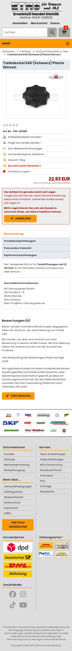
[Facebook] (12, 594)
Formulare (46, 475)
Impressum (11, 508)
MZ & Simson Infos (51, 465)
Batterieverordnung (16, 465)
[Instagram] (23, 594)
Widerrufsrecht (13, 497)
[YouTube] (23, 605)
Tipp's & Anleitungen (53, 454)
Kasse (55, 23)
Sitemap (9, 459)
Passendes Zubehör (18, 248)
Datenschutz (12, 502)
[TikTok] (12, 605)
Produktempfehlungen (20, 241)
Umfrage (46, 486)
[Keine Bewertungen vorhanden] (10, 126)
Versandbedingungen (18, 486)
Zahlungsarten (13, 492)
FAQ (42, 481)
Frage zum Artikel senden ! (24, 143)
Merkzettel (39, 23)
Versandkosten (63, 183)
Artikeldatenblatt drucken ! (25, 137)
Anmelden (20, 23)
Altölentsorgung (14, 470)
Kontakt (9, 454)
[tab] (36, 233)
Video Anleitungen (52, 459)
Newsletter (47, 491)
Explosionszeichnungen (20, 255)
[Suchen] (52, 32)
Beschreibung (13, 234)
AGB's (7, 513)
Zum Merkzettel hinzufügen (25, 148)
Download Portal (50, 470)
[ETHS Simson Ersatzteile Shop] (36, 10)
